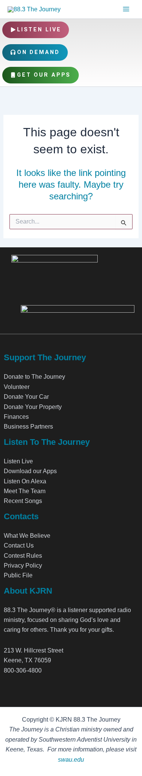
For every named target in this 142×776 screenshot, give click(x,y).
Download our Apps (30, 471)
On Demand (38, 52)
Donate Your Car (26, 396)
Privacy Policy (23, 565)
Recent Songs (23, 501)
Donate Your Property (33, 407)
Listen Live (39, 29)
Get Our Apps (44, 75)
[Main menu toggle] (126, 9)
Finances (16, 416)
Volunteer (17, 387)
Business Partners (28, 426)
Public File (18, 575)
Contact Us (19, 545)
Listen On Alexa (25, 481)
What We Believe (27, 535)
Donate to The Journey (34, 376)
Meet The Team (24, 491)
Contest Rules (23, 555)
